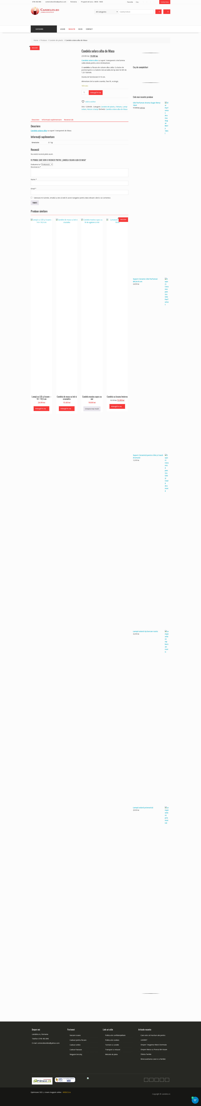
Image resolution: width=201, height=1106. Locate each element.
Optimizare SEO (37, 1092)
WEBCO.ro (67, 1092)
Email (33, 188)
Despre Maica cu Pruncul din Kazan (154, 1049)
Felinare (119, 107)
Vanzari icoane (75, 1035)
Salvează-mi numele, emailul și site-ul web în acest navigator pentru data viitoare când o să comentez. (72, 198)
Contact (89, 29)
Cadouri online (75, 1045)
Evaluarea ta (36, 164)
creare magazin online (53, 1092)
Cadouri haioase (76, 1049)
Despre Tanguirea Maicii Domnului (154, 1045)
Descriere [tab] (35, 120)
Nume (34, 179)
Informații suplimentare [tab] (52, 120)
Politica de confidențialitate (115, 1035)
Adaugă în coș (95, 92)
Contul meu (165, 2)
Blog (80, 29)
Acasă (62, 29)
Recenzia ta (36, 167)
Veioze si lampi (92, 109)
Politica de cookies (112, 1040)
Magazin (72, 29)
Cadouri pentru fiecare (78, 1040)
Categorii (39, 29)
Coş (137, 2)
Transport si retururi (112, 1049)
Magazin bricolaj (76, 1054)
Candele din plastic (108, 107)
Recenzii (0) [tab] (68, 120)
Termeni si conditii (112, 1045)
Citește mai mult (92, 409)
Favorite (130, 2)
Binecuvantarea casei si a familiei (153, 1059)
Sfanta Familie (146, 1054)
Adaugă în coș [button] (40, 409)
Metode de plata (111, 1054)
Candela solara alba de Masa (116, 109)
